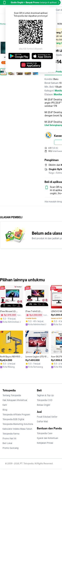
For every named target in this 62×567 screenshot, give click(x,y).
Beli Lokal (7, 443)
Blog (5, 409)
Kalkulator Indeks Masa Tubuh (17, 429)
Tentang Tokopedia (12, 395)
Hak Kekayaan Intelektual (15, 400)
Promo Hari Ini (9, 438)
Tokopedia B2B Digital (13, 419)
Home (3, 24)
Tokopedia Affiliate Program (16, 414)
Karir (5, 405)
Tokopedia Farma (11, 433)
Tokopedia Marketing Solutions (18, 424)
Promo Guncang (10, 448)
